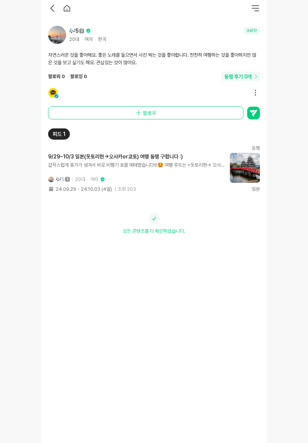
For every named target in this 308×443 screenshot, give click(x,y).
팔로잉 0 (78, 76)
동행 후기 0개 (238, 77)
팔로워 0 (56, 76)
